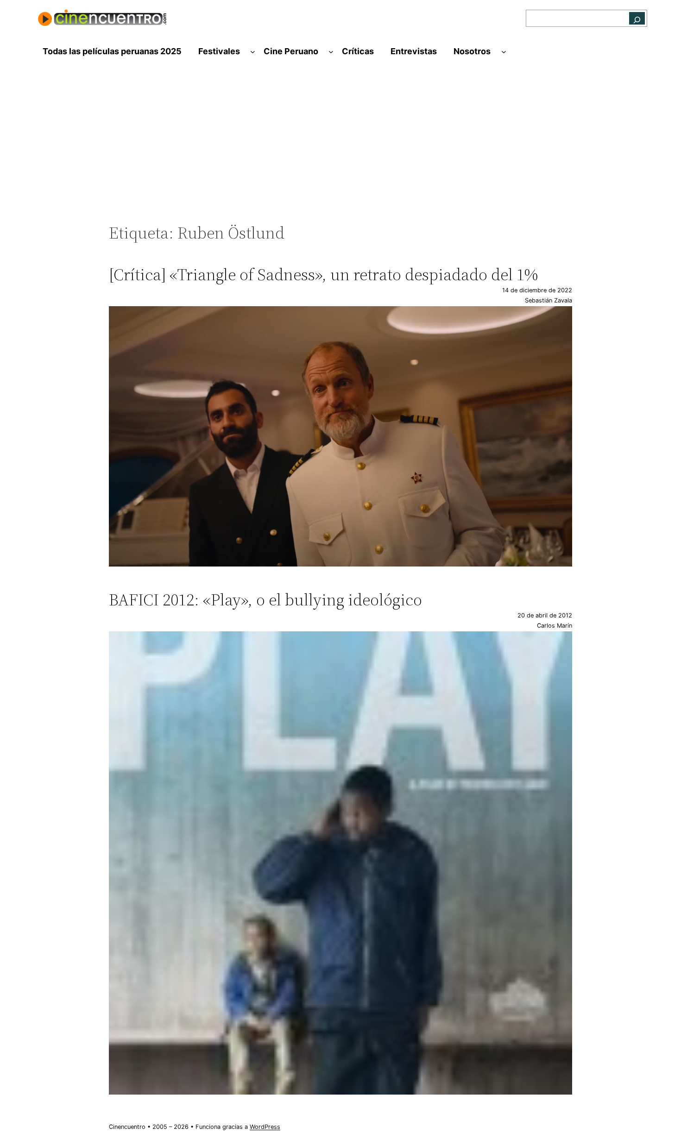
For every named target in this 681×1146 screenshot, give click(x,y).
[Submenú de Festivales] (252, 51)
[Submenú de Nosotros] (503, 51)
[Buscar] (637, 18)
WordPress (265, 1126)
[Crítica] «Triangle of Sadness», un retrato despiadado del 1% (323, 274)
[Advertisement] (340, 147)
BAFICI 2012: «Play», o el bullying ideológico (265, 599)
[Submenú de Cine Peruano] (331, 51)
